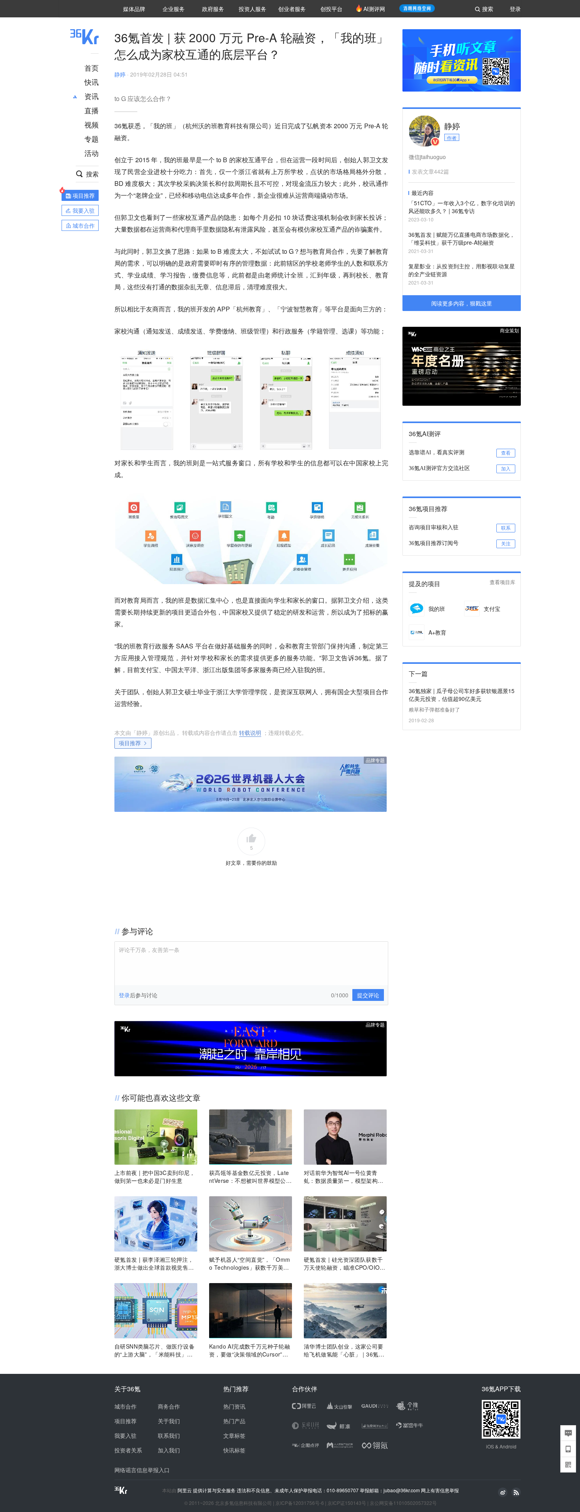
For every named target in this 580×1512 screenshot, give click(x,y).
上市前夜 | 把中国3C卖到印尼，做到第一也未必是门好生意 (154, 1176)
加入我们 (169, 1450)
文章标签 (234, 1435)
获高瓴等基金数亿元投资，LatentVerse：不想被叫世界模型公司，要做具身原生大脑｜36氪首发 (249, 1176)
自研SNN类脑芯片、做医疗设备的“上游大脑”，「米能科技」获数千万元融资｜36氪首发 (154, 1350)
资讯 (91, 96)
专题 (91, 138)
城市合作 (125, 1406)
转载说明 (250, 732)
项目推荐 (130, 743)
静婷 (119, 74)
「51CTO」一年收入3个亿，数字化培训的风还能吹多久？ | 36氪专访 (461, 207)
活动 (91, 153)
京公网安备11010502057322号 (403, 1502)
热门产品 (234, 1421)
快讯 (91, 82)
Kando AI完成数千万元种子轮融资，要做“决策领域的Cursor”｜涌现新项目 (249, 1350)
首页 (91, 67)
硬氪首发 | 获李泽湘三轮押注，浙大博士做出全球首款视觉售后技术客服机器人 (154, 1263)
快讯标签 (234, 1450)
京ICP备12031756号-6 (299, 1502)
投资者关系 (128, 1450)
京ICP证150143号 (346, 1502)
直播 (91, 110)
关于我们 (169, 1421)
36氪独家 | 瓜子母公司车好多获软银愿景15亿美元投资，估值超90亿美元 (462, 695)
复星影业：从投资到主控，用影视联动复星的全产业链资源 (461, 270)
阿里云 (185, 1490)
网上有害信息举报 (440, 1490)
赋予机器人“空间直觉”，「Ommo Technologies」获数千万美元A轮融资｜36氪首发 (249, 1263)
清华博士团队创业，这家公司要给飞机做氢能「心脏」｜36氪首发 (344, 1350)
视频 (91, 124)
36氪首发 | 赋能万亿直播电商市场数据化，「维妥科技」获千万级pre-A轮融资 (461, 238)
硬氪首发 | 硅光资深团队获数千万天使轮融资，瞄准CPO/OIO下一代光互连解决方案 (344, 1263)
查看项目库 (502, 582)
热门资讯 (234, 1406)
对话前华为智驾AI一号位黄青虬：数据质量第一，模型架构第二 (344, 1176)
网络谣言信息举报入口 (142, 1470)
